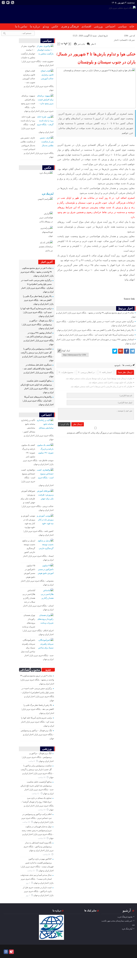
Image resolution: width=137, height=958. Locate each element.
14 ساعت (42, 810)
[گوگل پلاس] (120, 351)
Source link (129, 298)
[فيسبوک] (126, 351)
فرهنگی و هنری (70, 26)
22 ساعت (31, 871)
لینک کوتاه (65, 350)
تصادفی (24, 669)
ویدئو (46, 26)
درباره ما (35, 26)
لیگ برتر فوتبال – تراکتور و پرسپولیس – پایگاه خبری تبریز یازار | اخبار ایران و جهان (37, 324)
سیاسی (122, 26)
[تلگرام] (132, 351)
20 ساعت (47, 854)
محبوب (35, 669)
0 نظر (93, 44)
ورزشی (98, 26)
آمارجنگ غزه (47, 194)
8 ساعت (31, 761)
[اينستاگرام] (3, 2)
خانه (131, 26)
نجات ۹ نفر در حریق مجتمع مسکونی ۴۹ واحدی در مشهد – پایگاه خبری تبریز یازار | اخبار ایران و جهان (37, 272)
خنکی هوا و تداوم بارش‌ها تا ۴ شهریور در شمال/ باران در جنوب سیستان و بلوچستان (96, 58)
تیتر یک (132, 40)
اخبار (116, 40)
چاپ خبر (81, 44)
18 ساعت (42, 838)
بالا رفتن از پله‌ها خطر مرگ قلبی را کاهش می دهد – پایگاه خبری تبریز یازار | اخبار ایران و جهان (95, 330)
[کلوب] (11, 951)
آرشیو (127, 910)
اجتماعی (110, 26)
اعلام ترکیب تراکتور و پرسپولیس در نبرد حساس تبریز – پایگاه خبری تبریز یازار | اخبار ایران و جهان (37, 818)
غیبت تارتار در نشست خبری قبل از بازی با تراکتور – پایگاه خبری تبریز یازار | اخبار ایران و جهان (38, 891)
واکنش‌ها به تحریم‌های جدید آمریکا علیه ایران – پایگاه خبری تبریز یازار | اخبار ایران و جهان (38, 401)
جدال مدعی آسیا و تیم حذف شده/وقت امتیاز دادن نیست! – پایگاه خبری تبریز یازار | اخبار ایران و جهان (36, 879)
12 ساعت (36, 794)
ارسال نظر (77, 424)
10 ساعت (42, 777)
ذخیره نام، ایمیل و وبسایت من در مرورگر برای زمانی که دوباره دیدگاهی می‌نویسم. (100, 433)
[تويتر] (114, 351)
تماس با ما (21, 26)
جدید (48, 669)
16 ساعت (26, 822)
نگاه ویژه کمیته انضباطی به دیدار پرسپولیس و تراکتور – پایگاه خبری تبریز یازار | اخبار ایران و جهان (38, 847)
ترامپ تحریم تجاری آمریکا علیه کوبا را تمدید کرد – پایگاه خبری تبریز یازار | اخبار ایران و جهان (96, 335)
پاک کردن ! (64, 424)
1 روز (28, 883)
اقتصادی (86, 26)
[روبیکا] (8, 2)
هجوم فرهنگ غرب (124, 917)
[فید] (12, 2)
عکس (54, 26)
